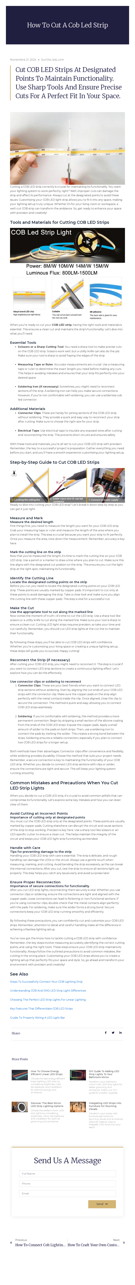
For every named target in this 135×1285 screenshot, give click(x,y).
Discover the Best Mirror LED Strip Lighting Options (47, 1105)
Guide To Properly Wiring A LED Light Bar (37, 1017)
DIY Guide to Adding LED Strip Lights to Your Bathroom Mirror (104, 1074)
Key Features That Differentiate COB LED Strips (41, 1008)
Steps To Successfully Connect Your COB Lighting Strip (46, 981)
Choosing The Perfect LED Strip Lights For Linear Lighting (48, 999)
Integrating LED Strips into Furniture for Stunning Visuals (105, 1106)
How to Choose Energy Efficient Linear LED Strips (47, 1073)
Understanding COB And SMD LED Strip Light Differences (48, 990)
